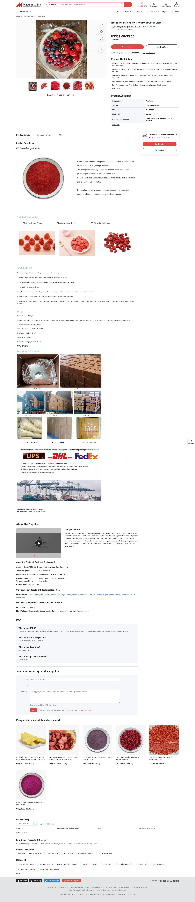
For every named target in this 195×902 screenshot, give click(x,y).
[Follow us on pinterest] (174, 880)
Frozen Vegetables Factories (67, 864)
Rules (177, 11)
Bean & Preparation (36, 853)
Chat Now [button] (164, 47)
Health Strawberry (158, 864)
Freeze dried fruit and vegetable (68, 828)
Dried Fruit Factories (45, 864)
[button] (121, 4)
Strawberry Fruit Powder (26, 869)
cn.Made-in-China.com (119, 890)
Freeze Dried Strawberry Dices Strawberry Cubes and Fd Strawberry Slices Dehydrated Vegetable (63, 759)
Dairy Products (53, 853)
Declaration (121, 894)
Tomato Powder (114, 594)
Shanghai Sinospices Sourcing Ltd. (128, 27)
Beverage (21, 853)
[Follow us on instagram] (168, 880)
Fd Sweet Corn (126, 594)
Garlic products (21, 832)
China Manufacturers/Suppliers (79, 887)
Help (138, 11)
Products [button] (52, 4)
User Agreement (110, 894)
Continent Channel (123, 887)
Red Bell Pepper (102, 594)
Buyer (127, 11)
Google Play (35, 880)
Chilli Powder (45, 594)
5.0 (152, 138)
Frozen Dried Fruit (141, 864)
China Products (63, 887)
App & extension (151, 11)
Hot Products (52, 887)
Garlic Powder (34, 594)
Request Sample (149, 53)
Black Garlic (55, 594)
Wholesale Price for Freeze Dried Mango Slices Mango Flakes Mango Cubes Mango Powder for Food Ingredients (31, 759)
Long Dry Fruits (68, 853)
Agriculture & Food (29, 16)
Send (33, 710)
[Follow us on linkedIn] (177, 880)
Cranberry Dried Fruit (105, 853)
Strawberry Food (124, 864)
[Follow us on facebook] (161, 880)
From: (27, 680)
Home (18, 16)
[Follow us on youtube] (171, 880)
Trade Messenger (52, 880)
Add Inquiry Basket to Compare (61, 95)
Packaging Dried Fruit (85, 853)
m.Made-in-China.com (103, 890)
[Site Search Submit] (128, 4)
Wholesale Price (111, 887)
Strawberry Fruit (107, 864)
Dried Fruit (42, 16)
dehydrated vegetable (145, 828)
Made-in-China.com (88, 890)
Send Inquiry (127, 47)
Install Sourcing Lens (72, 880)
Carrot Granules (89, 594)
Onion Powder (77, 594)
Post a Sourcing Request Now (79, 710)
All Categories (24, 11)
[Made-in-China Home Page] (28, 4)
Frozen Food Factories (26, 864)
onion (18, 828)
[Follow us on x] (164, 880)
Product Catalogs (48, 824)
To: (28, 685)
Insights (145, 887)
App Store (22, 880)
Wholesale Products (97, 887)
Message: (25, 691)
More (18, 874)
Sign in (176, 6)
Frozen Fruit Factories (89, 864)
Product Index (136, 887)
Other (99, 828)
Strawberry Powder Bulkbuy (49, 869)
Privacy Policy (132, 894)
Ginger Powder (66, 594)
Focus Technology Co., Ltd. (81, 894)
